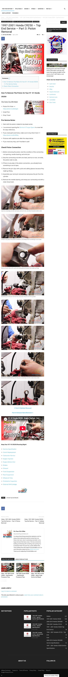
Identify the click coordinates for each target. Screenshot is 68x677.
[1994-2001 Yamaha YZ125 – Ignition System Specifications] (27, 617)
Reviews (26, 8)
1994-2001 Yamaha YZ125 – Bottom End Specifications (37, 634)
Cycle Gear (52, 84)
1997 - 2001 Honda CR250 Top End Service (30, 17)
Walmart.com (53, 97)
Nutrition (40, 8)
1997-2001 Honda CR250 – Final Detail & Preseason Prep (22, 575)
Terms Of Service (23, 670)
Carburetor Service (9, 455)
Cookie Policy (41, 670)
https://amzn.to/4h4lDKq (10, 135)
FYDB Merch (15, 13)
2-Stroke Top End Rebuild (12, 497)
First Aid (48, 8)
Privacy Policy (33, 670)
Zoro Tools (52, 102)
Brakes (5, 465)
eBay (50, 89)
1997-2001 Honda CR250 (12, 17)
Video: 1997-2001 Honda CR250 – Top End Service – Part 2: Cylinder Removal (34, 521)
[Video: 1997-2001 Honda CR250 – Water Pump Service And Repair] (37, 567)
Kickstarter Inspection (10, 481)
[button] (65, 9)
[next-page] (5, 580)
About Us (48, 670)
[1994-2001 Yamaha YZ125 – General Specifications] (27, 625)
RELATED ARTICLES (7, 559)
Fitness (33, 8)
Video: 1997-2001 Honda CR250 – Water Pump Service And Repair (37, 575)
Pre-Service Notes (10, 84)
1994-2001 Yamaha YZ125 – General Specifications (37, 626)
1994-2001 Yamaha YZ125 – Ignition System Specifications (38, 617)
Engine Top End (8, 459)
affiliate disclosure (34, 549)
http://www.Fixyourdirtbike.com (21, 533)
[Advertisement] (57, 118)
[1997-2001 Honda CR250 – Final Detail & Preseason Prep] (22, 567)
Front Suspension (8, 471)
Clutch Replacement (9, 452)
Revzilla (51, 86)
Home (2, 17)
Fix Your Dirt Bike (7, 34)
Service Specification (9, 449)
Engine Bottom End (9, 462)
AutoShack (52, 94)
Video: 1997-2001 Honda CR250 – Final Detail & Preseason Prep (7, 575)
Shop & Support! (6, 13)
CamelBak (52, 100)
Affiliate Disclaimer (6, 670)
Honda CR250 (36, 21)
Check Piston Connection (10, 86)
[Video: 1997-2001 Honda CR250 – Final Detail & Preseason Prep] (7, 567)
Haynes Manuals (54, 92)
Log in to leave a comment (9, 591)
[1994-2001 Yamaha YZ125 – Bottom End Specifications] (27, 634)
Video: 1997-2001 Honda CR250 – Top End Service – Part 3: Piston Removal (11, 521)
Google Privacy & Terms (7, 672)
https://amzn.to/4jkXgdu (10, 109)
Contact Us (15, 670)
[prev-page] (2, 580)
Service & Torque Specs (27, 127)
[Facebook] (3, 38)
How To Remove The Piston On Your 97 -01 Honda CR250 (20, 81)
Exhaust (5, 468)
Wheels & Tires (8, 478)
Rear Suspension (8, 475)
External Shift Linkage (10, 484)
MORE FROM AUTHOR (21, 559)
